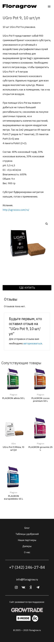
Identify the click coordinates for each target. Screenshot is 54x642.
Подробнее (13, 403)
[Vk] (23, 587)
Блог (27, 527)
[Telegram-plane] (38, 587)
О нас (27, 552)
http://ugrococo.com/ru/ (16, 209)
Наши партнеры (27, 540)
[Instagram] (16, 587)
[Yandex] (30, 587)
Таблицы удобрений (27, 534)
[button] (49, 6)
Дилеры (27, 546)
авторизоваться (32, 343)
